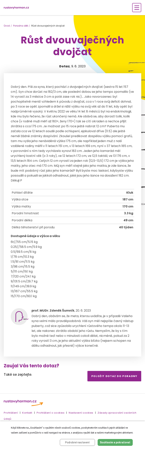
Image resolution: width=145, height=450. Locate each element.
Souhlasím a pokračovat (115, 442)
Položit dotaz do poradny (114, 376)
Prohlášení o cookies (50, 413)
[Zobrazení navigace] (136, 7)
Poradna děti (20, 25)
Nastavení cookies (81, 413)
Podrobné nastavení (77, 442)
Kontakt (27, 413)
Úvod (7, 25)
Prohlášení (11, 413)
